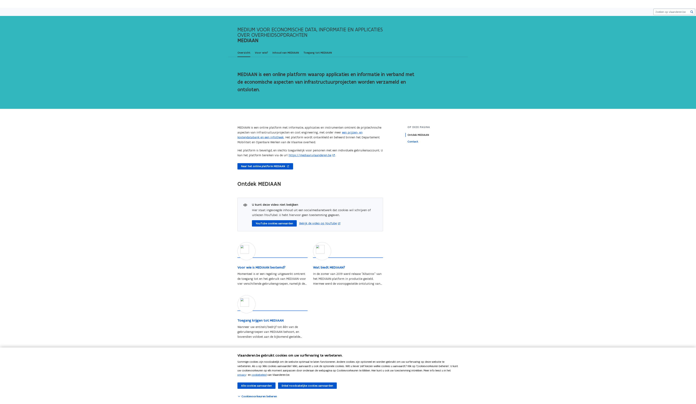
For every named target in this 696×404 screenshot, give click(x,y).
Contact (412, 141)
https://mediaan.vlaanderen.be (310, 155)
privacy (241, 374)
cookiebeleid (259, 374)
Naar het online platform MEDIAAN (261, 166)
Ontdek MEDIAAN (418, 135)
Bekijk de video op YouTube (318, 223)
